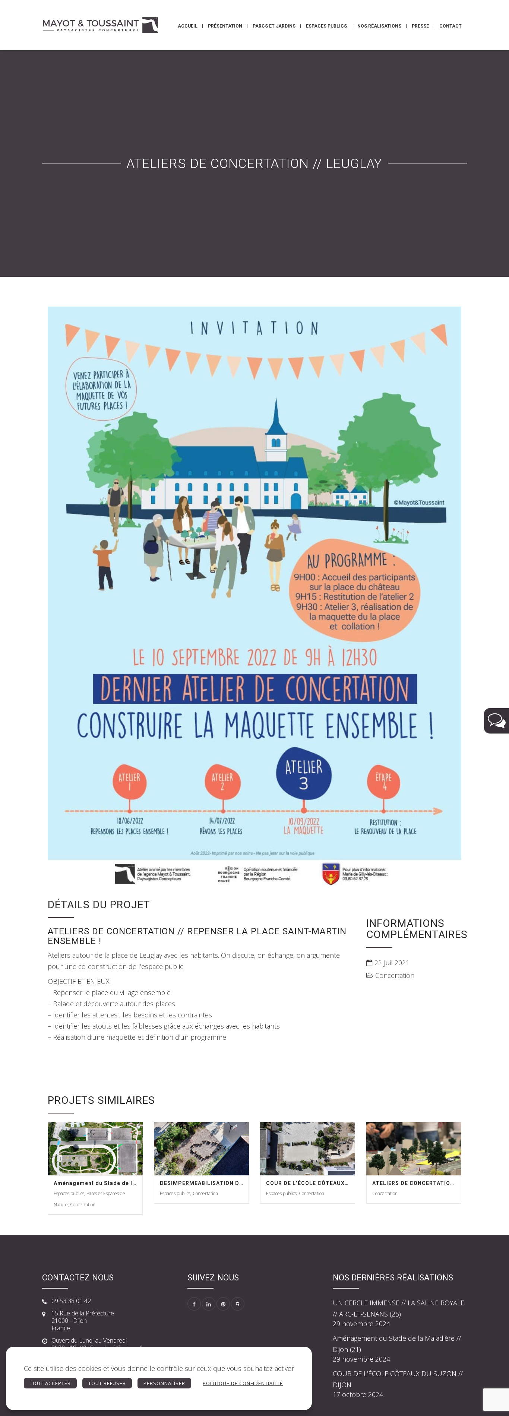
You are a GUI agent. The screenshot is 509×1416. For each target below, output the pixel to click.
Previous (34, 600)
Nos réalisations (379, 26)
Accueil (187, 26)
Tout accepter (50, 1383)
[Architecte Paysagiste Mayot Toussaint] (100, 25)
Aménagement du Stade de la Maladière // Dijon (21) (95, 1183)
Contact (450, 26)
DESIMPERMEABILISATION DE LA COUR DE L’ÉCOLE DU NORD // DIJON (201, 1183)
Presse (420, 26)
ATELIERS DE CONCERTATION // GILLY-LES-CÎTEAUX (413, 1183)
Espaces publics (326, 26)
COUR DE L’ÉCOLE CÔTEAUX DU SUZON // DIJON (307, 1183)
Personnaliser (164, 1383)
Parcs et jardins (274, 26)
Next (474, 600)
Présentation (225, 26)
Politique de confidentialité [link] (243, 1383)
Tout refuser (107, 1383)
